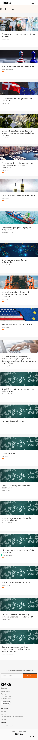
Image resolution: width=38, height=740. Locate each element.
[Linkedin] (31, 737)
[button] (31, 2)
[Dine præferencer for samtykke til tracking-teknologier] (1, 555)
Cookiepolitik (6, 703)
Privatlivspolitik (6, 701)
